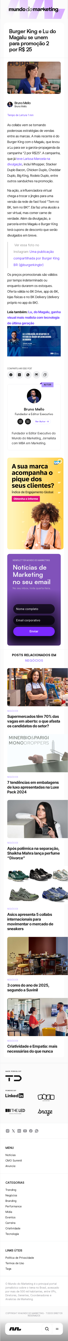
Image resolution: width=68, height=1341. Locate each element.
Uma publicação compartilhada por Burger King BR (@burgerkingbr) (36, 258)
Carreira (10, 1223)
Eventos (10, 1217)
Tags (8, 1268)
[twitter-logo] (13, 1131)
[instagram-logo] (7, 1131)
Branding (11, 1201)
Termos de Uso (14, 1263)
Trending (10, 1190)
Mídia (8, 1212)
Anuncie (10, 1166)
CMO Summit (13, 1160)
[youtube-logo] (25, 1131)
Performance (13, 1206)
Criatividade (12, 1228)
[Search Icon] (47, 1329)
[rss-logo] (31, 1131)
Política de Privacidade (19, 1257)
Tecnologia (12, 1234)
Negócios (11, 1195)
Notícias (10, 1155)
